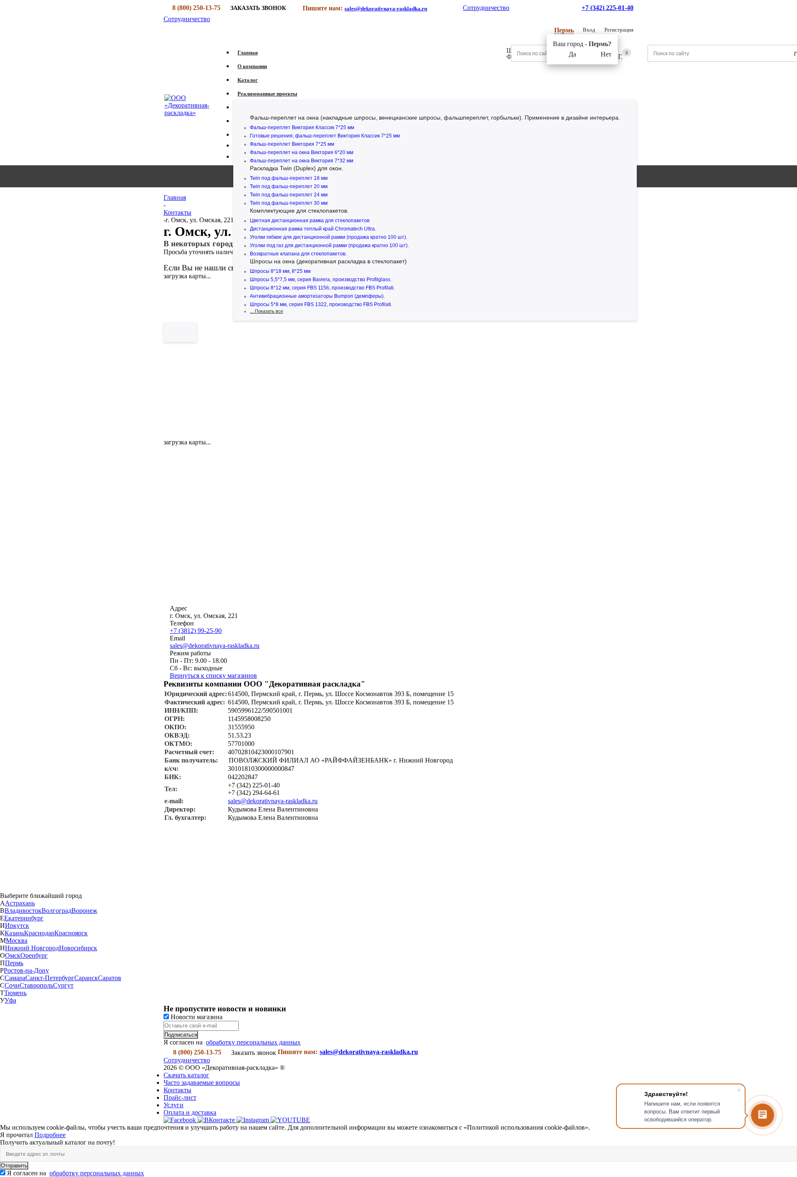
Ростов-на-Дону (26, 970)
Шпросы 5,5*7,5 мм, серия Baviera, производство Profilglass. (320, 279)
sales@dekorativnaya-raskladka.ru (386, 8)
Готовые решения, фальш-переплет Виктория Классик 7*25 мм (325, 136)
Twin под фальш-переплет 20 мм (289, 186)
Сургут (63, 985)
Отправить (14, 1165)
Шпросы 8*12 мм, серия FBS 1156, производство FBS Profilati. (322, 288)
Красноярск (71, 933)
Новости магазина (195, 1016)
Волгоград (56, 910)
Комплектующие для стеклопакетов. (299, 210)
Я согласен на (75, 1173)
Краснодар (39, 933)
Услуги (173, 1104)
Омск (12, 955)
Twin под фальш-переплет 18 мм (289, 178)
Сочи (12, 985)
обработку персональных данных (253, 1042)
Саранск (86, 977)
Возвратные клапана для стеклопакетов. (298, 254)
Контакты (177, 1090)
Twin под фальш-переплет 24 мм (289, 195)
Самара (15, 977)
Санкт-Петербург (49, 977)
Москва (16, 940)
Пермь (14, 962)
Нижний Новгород (32, 947)
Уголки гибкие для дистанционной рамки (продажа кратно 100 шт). (328, 237)
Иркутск (17, 925)
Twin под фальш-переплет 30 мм (289, 203)
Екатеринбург (24, 918)
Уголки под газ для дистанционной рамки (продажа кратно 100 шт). (329, 245)
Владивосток (23, 910)
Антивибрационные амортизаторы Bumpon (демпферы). (317, 296)
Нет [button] (606, 54)
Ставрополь (36, 985)
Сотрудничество (486, 7)
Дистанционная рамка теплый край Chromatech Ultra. (313, 229)
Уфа (10, 1000)
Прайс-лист (180, 1097)
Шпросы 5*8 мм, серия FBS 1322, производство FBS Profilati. (321, 304)
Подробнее (50, 1134)
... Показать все (266, 311)
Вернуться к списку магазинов (213, 675)
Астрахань (20, 903)
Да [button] (572, 54)
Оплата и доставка (190, 1112)
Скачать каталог (186, 1075)
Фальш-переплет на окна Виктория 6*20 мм (301, 152)
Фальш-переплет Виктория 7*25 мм (292, 144)
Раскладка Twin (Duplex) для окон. (296, 168)
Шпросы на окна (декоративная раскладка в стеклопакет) (328, 261)
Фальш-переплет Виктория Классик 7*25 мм (302, 127)
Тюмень (15, 992)
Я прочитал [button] (17, 1134)
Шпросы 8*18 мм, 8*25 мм (280, 271)
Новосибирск (78, 947)
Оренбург (34, 955)
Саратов (109, 977)
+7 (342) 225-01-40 (607, 7)
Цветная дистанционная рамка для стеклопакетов (309, 220)
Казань (14, 933)
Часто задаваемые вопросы (202, 1082)
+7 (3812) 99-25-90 (196, 630)
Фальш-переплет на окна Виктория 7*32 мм (301, 161)
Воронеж (84, 910)
